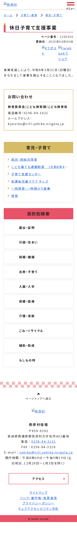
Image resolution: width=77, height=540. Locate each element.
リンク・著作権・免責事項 (38, 498)
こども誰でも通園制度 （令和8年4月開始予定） (40, 166)
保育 (14, 195)
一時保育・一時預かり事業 (30, 188)
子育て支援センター (26, 174)
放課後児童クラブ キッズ (29, 181)
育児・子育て (53, 15)
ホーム (8, 15)
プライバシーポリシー (38, 503)
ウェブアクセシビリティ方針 (38, 508)
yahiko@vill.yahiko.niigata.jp (46, 452)
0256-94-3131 (43, 441)
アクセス (38, 478)
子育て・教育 (29, 15)
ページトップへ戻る (38, 398)
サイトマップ (38, 492)
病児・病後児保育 (24, 159)
